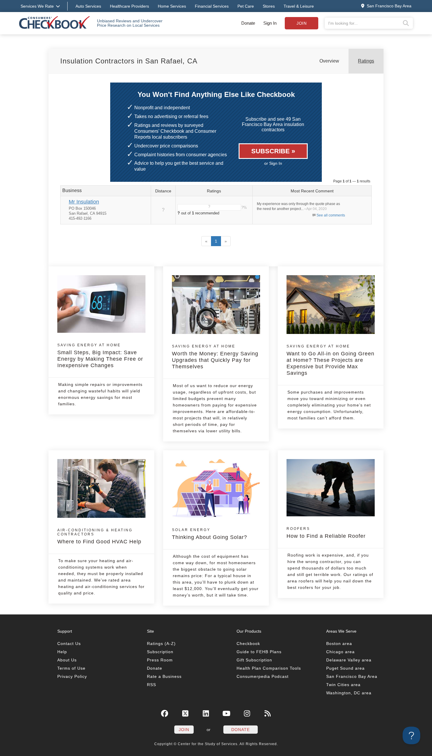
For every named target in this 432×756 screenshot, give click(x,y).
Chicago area (340, 651)
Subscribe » (273, 151)
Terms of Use (71, 668)
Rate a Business (164, 676)
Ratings (366, 60)
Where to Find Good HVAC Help (99, 536)
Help (62, 651)
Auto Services (88, 6)
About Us (67, 660)
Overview (329, 60)
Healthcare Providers (129, 6)
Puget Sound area (345, 668)
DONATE (240, 729)
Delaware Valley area (348, 660)
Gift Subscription (254, 660)
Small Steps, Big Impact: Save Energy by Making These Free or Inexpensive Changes (100, 355)
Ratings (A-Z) (161, 643)
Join (302, 23)
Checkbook (248, 643)
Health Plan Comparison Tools (269, 668)
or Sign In (273, 163)
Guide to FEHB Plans (259, 651)
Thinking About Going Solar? (209, 534)
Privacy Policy (72, 676)
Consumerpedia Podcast (263, 676)
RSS (151, 684)
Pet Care (245, 6)
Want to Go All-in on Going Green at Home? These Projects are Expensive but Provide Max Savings (330, 360)
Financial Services (212, 6)
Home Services (172, 6)
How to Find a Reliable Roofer (326, 533)
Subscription (160, 651)
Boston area (339, 643)
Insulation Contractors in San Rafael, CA (128, 61)
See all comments (331, 215)
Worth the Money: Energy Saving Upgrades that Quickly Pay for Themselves (215, 356)
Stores (269, 6)
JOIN (184, 729)
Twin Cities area (343, 684)
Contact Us (69, 643)
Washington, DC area (348, 693)
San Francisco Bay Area (351, 676)
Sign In (270, 23)
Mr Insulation (84, 202)
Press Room (160, 660)
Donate (248, 23)
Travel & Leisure (299, 6)
